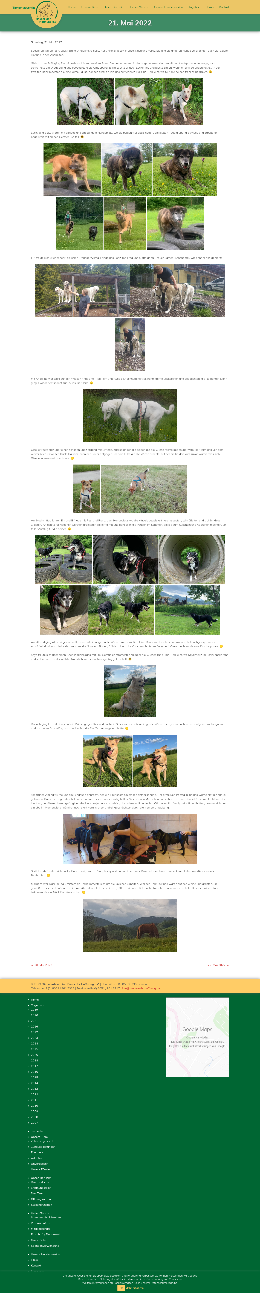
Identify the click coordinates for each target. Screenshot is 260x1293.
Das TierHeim (40, 1182)
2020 (34, 1015)
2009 (34, 1111)
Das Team (37, 1193)
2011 (34, 1100)
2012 (34, 1094)
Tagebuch (195, 7)
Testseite (37, 1131)
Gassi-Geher (39, 1240)
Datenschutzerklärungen (197, 1046)
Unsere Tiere (89, 7)
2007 (34, 1122)
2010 (34, 1105)
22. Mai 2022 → (218, 965)
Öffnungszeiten (41, 1199)
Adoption (37, 1158)
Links (210, 7)
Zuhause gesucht (42, 1141)
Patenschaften (40, 1223)
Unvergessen (39, 1163)
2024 (34, 1043)
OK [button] (121, 1288)
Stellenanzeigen (41, 1204)
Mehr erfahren (135, 1288)
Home (72, 7)
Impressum (38, 1271)
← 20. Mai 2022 (41, 965)
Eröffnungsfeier (41, 1187)
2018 (34, 1060)
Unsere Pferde (40, 1169)
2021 (34, 1021)
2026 (34, 1026)
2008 (34, 1117)
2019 (34, 1009)
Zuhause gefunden (43, 1146)
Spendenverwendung (45, 1245)
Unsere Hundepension (168, 7)
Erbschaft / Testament (45, 1234)
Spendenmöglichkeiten (46, 1217)
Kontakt (224, 7)
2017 (34, 1066)
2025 (34, 1049)
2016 (34, 1071)
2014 (34, 1083)
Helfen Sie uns (139, 7)
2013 (34, 1088)
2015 (34, 1077)
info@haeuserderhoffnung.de (141, 988)
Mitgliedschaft (40, 1228)
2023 (34, 1038)
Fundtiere (37, 1152)
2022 (34, 1032)
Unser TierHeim (114, 7)
